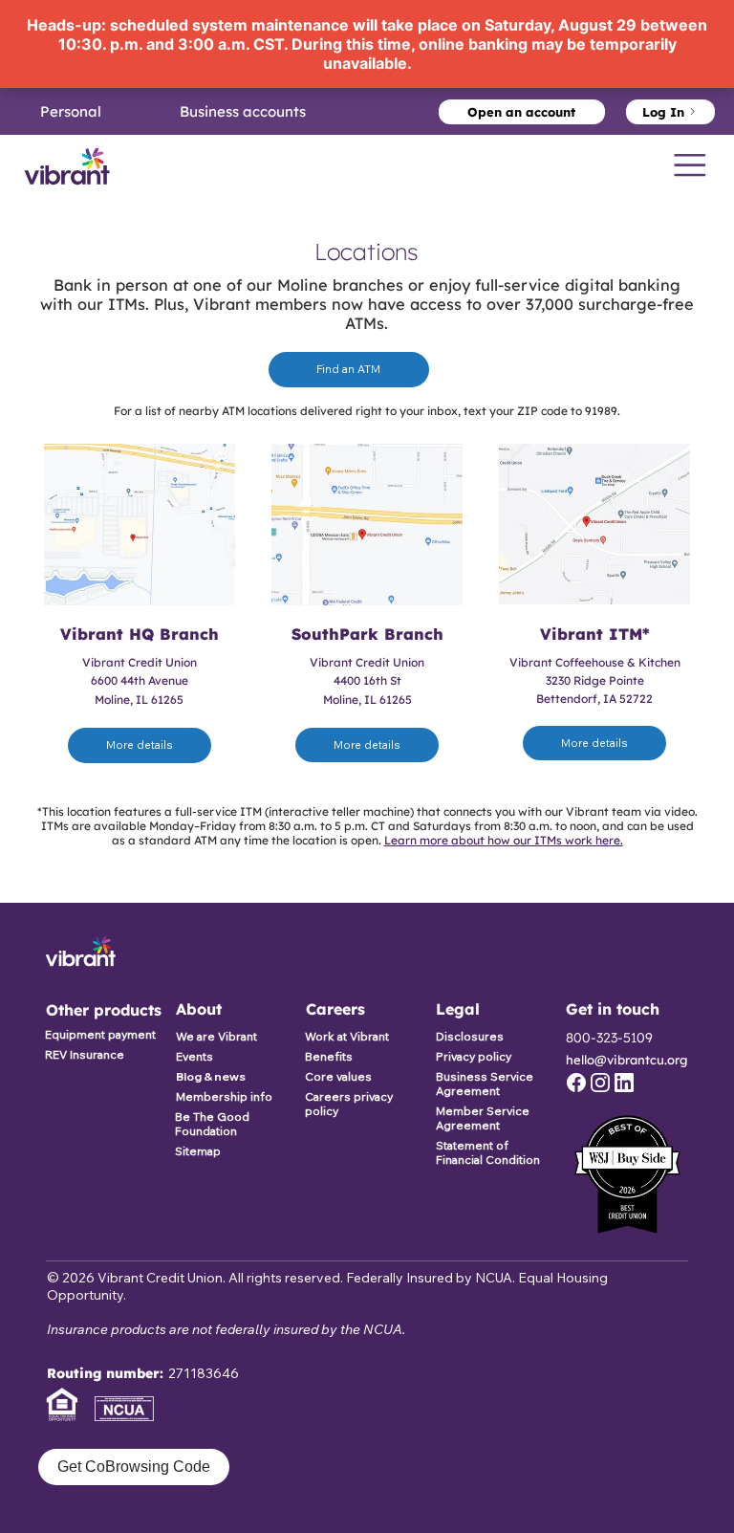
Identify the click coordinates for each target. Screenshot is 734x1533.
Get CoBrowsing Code (133, 1466)
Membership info (224, 1096)
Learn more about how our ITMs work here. (503, 840)
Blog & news (211, 1076)
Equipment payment (100, 1034)
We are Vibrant (216, 1036)
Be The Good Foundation (212, 1123)
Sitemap (198, 1151)
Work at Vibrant (347, 1036)
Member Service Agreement (482, 1118)
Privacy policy (473, 1056)
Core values (338, 1076)
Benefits (329, 1056)
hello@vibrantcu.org (626, 1059)
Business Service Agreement (484, 1083)
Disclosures (470, 1036)
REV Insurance (84, 1054)
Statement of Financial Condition (488, 1152)
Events (194, 1056)
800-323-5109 (609, 1037)
